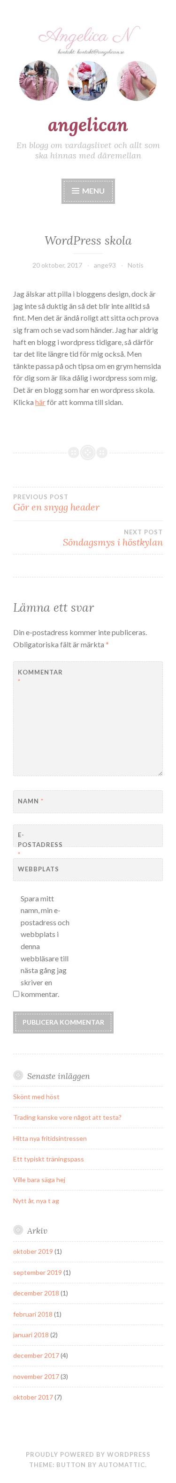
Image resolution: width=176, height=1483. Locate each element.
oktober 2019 (33, 1251)
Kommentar (40, 677)
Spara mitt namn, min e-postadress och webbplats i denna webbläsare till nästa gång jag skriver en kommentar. (45, 946)
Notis (136, 265)
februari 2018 (33, 1314)
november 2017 (36, 1376)
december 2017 (36, 1355)
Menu (93, 190)
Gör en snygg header (56, 503)
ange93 (105, 265)
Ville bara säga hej (39, 1179)
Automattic (122, 1464)
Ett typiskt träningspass (48, 1159)
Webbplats (38, 869)
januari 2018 (31, 1335)
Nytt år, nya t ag (36, 1201)
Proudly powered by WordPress (88, 1454)
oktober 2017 (33, 1397)
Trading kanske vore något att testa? (67, 1117)
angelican (88, 124)
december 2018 (36, 1293)
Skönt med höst (36, 1097)
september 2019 (37, 1272)
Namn (31, 801)
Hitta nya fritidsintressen (50, 1138)
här (40, 401)
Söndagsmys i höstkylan (113, 538)
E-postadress (40, 844)
